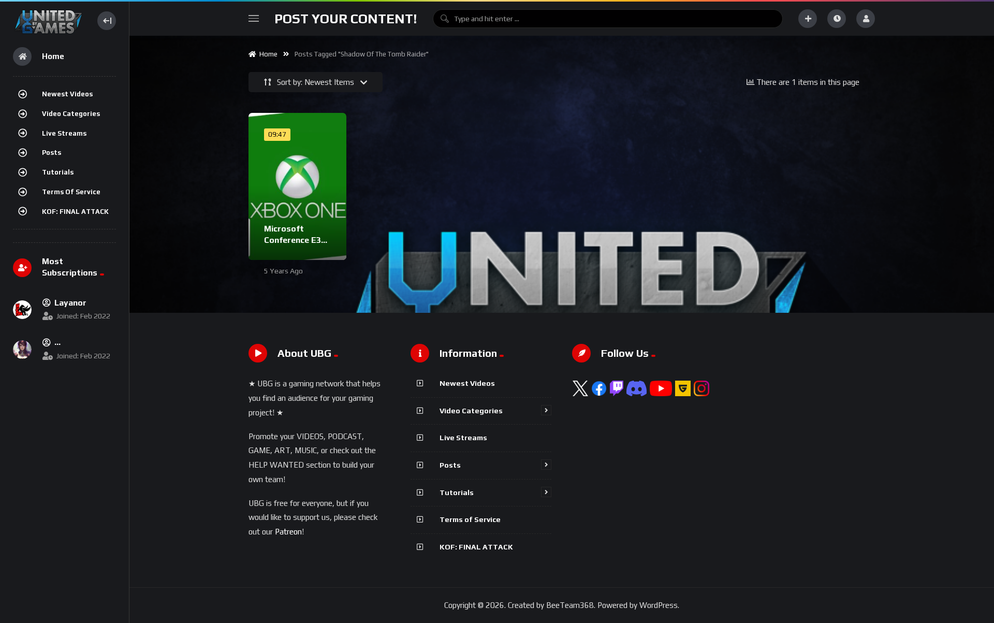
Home (266, 54)
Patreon (288, 531)
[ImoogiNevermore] (22, 349)
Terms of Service (71, 192)
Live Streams (64, 133)
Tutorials (58, 172)
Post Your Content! (345, 18)
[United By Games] (48, 20)
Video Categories (71, 114)
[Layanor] (22, 309)
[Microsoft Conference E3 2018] (297, 186)
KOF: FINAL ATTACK (75, 211)
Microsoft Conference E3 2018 (292, 240)
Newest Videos (67, 94)
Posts (51, 152)
